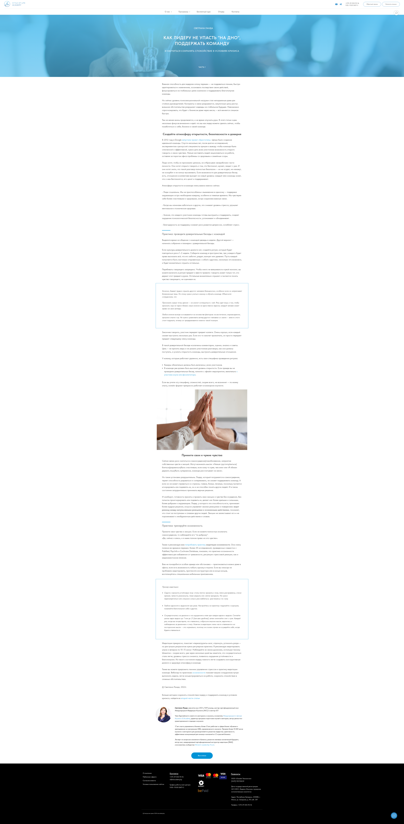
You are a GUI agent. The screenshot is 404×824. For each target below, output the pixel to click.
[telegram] (340, 4)
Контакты (235, 12)
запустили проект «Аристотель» (196, 140)
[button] (372, 4)
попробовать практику (195, 544)
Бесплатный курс (204, 12)
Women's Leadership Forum (204, 745)
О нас (167, 12)
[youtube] (336, 4)
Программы (183, 12)
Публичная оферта (149, 777)
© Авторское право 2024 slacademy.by (154, 813)
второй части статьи (190, 698)
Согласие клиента (149, 781)
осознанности (198, 672)
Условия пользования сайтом (153, 784)
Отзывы (221, 12)
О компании (147, 773)
